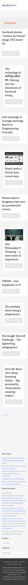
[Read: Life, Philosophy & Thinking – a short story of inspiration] (14, 234)
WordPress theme (21, 579)
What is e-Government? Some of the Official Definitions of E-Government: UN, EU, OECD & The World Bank (13, 526)
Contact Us (22, 562)
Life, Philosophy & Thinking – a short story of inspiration (13, 251)
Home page (6, 562)
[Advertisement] (14, 437)
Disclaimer (9, 564)
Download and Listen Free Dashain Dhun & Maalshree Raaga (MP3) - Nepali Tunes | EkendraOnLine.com (13, 498)
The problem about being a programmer (13, 310)
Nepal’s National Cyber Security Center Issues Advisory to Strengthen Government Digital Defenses (13, 460)
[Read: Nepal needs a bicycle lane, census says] (14, 158)
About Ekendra (14, 562)
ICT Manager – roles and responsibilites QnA (13, 479)
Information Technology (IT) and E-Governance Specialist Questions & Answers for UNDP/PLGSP (14, 473)
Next (7, 414)
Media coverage (17, 564)
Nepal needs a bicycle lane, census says (13, 172)
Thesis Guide (8, 493)
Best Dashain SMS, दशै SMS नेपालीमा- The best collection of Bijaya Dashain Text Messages (14, 503)
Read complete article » (10, 52)
